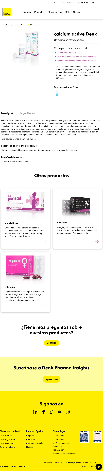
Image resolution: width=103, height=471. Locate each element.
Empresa (26, 12)
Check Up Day (55, 12)
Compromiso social (34, 443)
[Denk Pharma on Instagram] (87, 2)
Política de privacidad (73, 463)
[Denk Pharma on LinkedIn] (82, 2)
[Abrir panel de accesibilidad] (99, 467)
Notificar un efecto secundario (61, 444)
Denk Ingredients (7, 439)
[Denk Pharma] (7, 12)
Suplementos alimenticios (20, 25)
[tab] (10, 113)
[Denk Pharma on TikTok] (51, 412)
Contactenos (59, 3)
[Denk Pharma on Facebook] (84, 2)
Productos (39, 12)
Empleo (70, 3)
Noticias (77, 12)
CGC (94, 463)
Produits (8, 25)
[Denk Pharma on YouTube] (60, 412)
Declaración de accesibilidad (92, 466)
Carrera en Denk (7, 447)
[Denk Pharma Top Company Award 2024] (84, 437)
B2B (67, 12)
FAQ (78, 3)
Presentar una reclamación (65, 454)
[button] (95, 2)
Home (3, 25)
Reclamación (58, 450)
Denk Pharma (6, 436)
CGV (100, 463)
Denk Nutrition (6, 443)
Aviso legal (87, 463)
